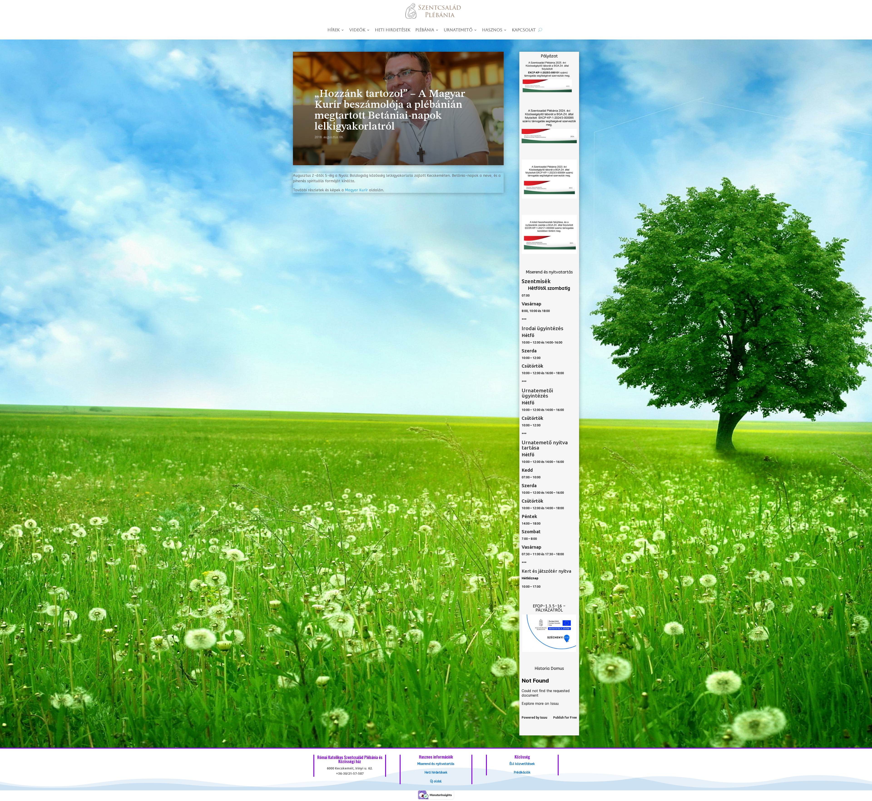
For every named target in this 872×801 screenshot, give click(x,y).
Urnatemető (458, 30)
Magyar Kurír (356, 190)
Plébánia (424, 30)
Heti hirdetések (392, 30)
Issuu (543, 717)
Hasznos (492, 30)
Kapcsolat (524, 30)
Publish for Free (565, 717)
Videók (357, 30)
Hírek (333, 30)
